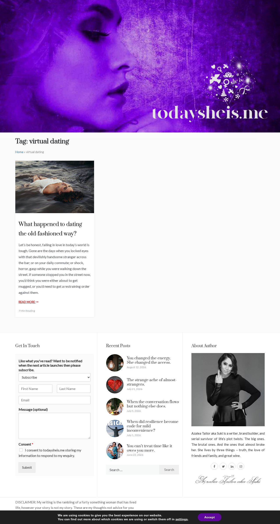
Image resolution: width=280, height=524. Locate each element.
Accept (209, 517)
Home (19, 152)
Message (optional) (33, 409)
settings (181, 519)
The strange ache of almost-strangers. (152, 382)
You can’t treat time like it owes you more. (149, 448)
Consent (26, 444)
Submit (27, 467)
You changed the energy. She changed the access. (149, 360)
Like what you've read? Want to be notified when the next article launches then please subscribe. (50, 365)
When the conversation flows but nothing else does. (153, 404)
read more (27, 302)
